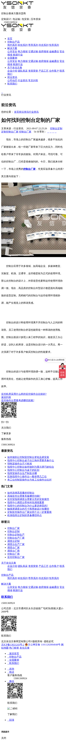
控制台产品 (13, 41)
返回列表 (6, 397)
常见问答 (33, 80)
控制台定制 (56, 128)
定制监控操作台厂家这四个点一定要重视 (29, 512)
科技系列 (23, 45)
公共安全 (12, 51)
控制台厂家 (25, 131)
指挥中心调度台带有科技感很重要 (25, 502)
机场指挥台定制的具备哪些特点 (24, 515)
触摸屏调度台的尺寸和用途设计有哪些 (28, 509)
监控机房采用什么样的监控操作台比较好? (24, 394)
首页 (9, 38)
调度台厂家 (13, 547)
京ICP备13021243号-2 (12, 644)
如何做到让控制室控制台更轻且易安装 (28, 457)
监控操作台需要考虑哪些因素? (17, 400)
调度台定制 (13, 541)
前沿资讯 (12, 77)
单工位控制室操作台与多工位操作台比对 (29, 479)
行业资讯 (23, 80)
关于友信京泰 (14, 67)
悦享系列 (54, 45)
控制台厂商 (13, 554)
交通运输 (33, 51)
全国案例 (12, 58)
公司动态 (12, 80)
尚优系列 (44, 45)
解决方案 (12, 48)
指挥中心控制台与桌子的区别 (23, 470)
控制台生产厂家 (16, 538)
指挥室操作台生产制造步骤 (22, 473)
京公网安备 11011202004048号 (44, 644)
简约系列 (12, 45)
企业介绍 (12, 70)
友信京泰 (24, 648)
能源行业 (18, 54)
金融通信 (54, 51)
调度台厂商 (13, 550)
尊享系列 (33, 45)
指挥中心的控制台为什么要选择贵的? (27, 505)
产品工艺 (44, 70)
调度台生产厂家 (16, 544)
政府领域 (44, 51)
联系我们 (12, 83)
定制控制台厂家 (9, 131)
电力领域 (23, 51)
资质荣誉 (33, 70)
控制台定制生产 (16, 534)
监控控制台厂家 (16, 557)
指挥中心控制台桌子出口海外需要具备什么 (30, 460)
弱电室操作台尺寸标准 (19, 463)
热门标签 (14, 648)
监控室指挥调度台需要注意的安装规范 (28, 499)
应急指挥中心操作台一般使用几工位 (27, 476)
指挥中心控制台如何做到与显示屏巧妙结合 (30, 467)
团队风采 (23, 70)
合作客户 (54, 70)
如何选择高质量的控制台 (20, 492)
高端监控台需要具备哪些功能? (23, 496)
